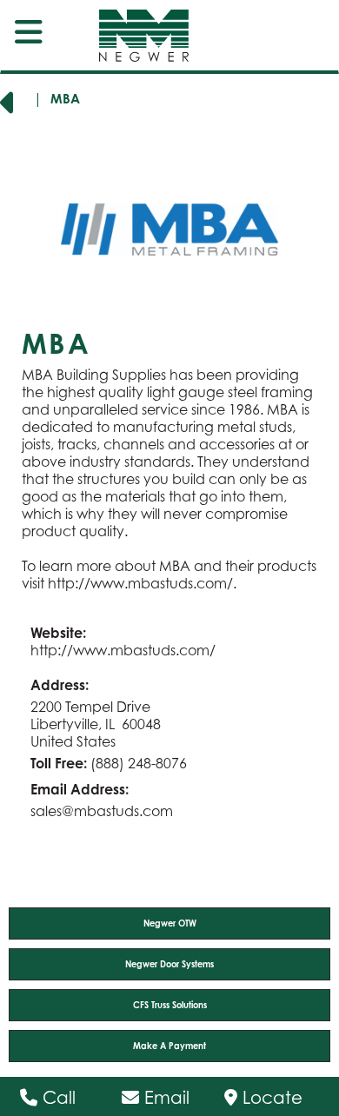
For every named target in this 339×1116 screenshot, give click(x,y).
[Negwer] (129, 36)
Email (164, 1097)
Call (56, 1097)
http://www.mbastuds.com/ (140, 583)
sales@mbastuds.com (101, 811)
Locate (269, 1097)
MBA (65, 98)
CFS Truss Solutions (170, 1005)
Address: (59, 685)
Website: (58, 632)
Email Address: (79, 789)
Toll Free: (58, 763)
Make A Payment (169, 1045)
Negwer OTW (169, 923)
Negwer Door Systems (169, 964)
